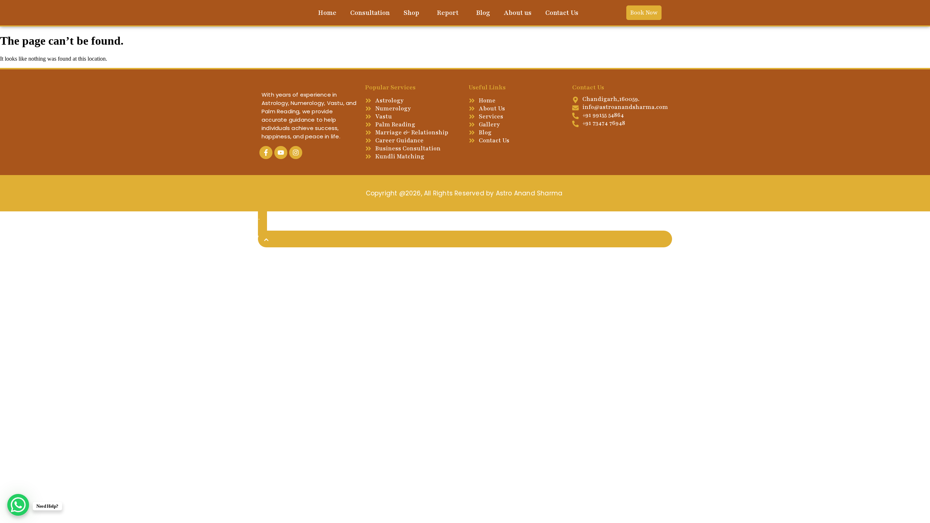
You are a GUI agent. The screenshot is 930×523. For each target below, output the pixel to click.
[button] (413, 13)
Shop (411, 12)
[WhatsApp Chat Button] (18, 505)
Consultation (370, 12)
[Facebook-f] (265, 152)
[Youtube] (280, 152)
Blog (483, 12)
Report (447, 12)
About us (517, 12)
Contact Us (561, 12)
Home (327, 12)
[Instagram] (295, 152)
